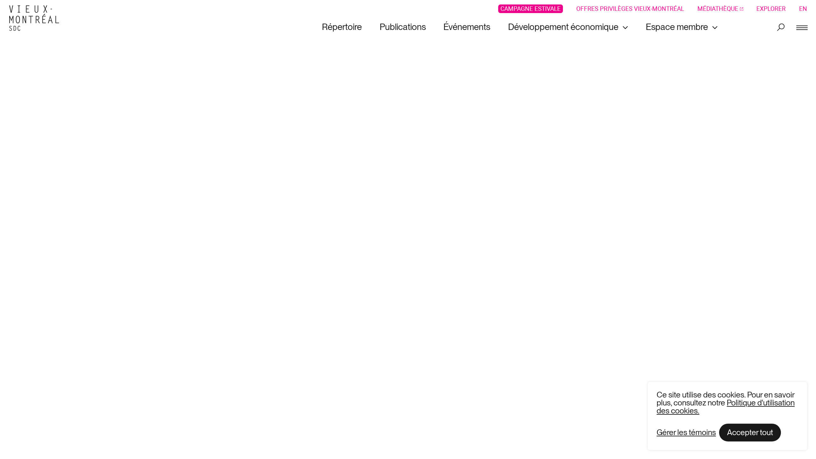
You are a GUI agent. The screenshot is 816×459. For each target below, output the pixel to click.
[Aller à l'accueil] (36, 18)
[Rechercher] (780, 27)
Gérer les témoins (686, 432)
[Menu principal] (802, 27)
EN (803, 9)
